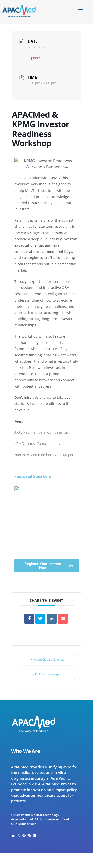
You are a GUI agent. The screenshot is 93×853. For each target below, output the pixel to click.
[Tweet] (40, 619)
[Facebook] (24, 835)
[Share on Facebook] (29, 619)
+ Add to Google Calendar (48, 659)
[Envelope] (34, 835)
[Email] (63, 619)
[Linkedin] (52, 619)
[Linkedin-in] (13, 835)
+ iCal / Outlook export (48, 674)
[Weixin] (29, 835)
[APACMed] (23, 11)
